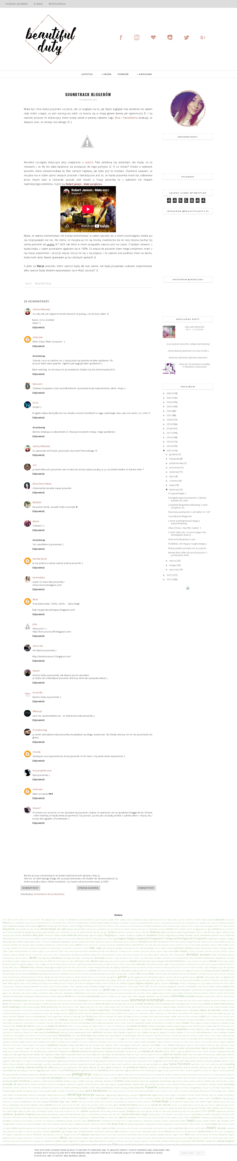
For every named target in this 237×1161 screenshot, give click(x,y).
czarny (28, 955)
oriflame (82, 1060)
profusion (58, 1087)
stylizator (7, 1117)
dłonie (94, 961)
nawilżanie (52, 1045)
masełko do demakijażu (155, 1023)
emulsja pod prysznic (173, 967)
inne (130, 986)
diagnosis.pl (26, 961)
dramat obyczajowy (225, 961)
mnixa (212, 1035)
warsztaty (122, 1134)
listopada (174, 458)
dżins (197, 964)
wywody (144, 1141)
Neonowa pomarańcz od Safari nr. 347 (189, 511)
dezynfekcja (8, 961)
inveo (199, 986)
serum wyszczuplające (41, 1108)
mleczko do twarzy (162, 1035)
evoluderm (126, 970)
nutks (48, 1048)
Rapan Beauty (29, 1095)
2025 (169, 397)
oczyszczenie (217, 1048)
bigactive (93, 935)
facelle (226, 970)
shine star (38, 645)
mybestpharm (210, 1038)
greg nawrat (117, 980)
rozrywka (16, 1101)
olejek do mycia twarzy (136, 1054)
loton (151, 1016)
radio (5, 1095)
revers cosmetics (16, 1098)
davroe (104, 955)
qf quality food (197, 1090)
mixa (83, 1035)
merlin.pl (98, 1032)
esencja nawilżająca (37, 970)
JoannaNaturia (227, 989)
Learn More (187, 1153)
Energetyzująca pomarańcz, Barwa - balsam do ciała (187, 499)
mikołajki (223, 1032)
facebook (208, 970)
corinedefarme (111, 951)
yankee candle (167, 1140)
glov (213, 977)
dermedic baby (112, 958)
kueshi (225, 1006)
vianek (200, 1131)
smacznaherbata (39, 1111)
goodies (51, 980)
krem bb (12, 1004)
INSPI (141, 986)
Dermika (149, 957)
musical (158, 1038)
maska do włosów (56, 1025)
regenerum (145, 1094)
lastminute (109, 1013)
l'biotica (73, 1010)
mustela (166, 1038)
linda (49, 1016)
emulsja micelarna (154, 967)
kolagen (141, 996)
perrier (111, 1070)
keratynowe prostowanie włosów (27, 996)
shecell (77, 1108)
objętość (88, 1048)
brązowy (182, 942)
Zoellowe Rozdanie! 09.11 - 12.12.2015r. (194, 328)
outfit (149, 1061)
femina (79, 974)
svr (106, 1117)
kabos (51, 993)
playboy (222, 1074)
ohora (193, 1051)
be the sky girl (100, 932)
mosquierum (68, 1038)
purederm (150, 1090)
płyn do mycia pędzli (174, 1078)
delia (171, 955)
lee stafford (184, 1013)
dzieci (122, 964)
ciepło (169, 948)
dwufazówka (55, 964)
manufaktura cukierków (34, 1023)
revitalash (35, 1098)
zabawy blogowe (225, 1140)
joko (23, 993)
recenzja (74, 1094)
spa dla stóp (188, 1111)
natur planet (206, 1042)
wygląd (65, 1141)
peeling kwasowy (191, 1067)
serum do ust (144, 1105)
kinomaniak (93, 996)
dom (154, 961)
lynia (5, 1020)
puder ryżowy (39, 1091)
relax (167, 1095)
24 (30, 919)
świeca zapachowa (170, 1121)
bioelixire (152, 935)
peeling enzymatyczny (172, 1067)
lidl (232, 1013)
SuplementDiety (97, 1117)
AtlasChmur (101, 926)
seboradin (179, 1101)
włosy (63, 1137)
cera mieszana (163, 945)
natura (216, 1042)
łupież (36, 1020)
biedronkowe (60, 935)
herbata (123, 983)
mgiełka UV (181, 1032)
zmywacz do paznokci (212, 1144)
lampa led (47, 1013)
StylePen (207, 1114)
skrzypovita (229, 1108)
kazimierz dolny (144, 993)
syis (116, 1117)
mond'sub (58, 1038)
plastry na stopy (211, 1074)
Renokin (205, 1095)
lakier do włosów (174, 1010)
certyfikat (205, 945)
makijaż (90, 1019)
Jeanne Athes (122, 990)
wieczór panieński (210, 1134)
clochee (23, 951)
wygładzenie (73, 1141)
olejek (57, 1054)
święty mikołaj (202, 1121)
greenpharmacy (104, 980)
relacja (161, 1095)
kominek (31, 1000)
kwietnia (174, 489)
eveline (92, 970)
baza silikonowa (63, 932)
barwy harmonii (227, 929)
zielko (134, 1144)
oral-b (231, 1057)
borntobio (91, 942)
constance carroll (96, 951)
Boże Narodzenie (161, 941)
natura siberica (227, 1041)
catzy (85, 945)
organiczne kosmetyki (35, 1061)
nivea (171, 1045)
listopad (109, 1016)
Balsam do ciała (57, 928)
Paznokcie (184, 1064)
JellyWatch (186, 989)
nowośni (20, 1048)
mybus (219, 1038)
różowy (44, 1101)
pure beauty (80, 1091)
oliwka (80, 1057)
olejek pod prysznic (225, 1054)
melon (89, 1032)
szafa (180, 1117)
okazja (205, 1051)
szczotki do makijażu (44, 1121)
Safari (67, 1101)
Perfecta (68, 1070)
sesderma (55, 1108)
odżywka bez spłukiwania (92, 1051)
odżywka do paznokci (115, 1051)
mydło (22, 1041)
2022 (169, 410)
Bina (117, 117)
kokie (130, 996)
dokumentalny (145, 961)
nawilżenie (64, 1045)
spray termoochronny (70, 1114)
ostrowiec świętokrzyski (125, 1061)
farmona (34, 973)
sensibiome (25, 1105)
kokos (135, 996)
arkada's (65, 926)
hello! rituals (25, 983)
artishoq (87, 925)
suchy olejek (27, 1117)
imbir (72, 986)
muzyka (193, 1038)
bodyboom (56, 941)
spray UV (85, 1114)
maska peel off (213, 1025)
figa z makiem (129, 974)
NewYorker (135, 1045)
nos (213, 1045)
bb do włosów (80, 932)
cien (104, 948)
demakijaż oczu (208, 954)
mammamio (170, 1020)
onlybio (106, 1057)
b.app (196, 926)
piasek (68, 1074)
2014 (169, 446)
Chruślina (22, 948)
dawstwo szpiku (115, 955)
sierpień (131, 1108)
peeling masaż (206, 1067)
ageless (123, 919)
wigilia (231, 1134)
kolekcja (167, 996)
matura (138, 1029)
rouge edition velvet (195, 1098)
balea (23, 929)
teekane (71, 1124)
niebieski (145, 1045)
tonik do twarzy (24, 1128)
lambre (225, 1010)
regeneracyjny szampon (127, 1095)
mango (190, 1020)
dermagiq (67, 958)
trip (113, 1128)
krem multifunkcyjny (194, 1004)
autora (89, 162)
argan (33, 925)
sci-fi (171, 1101)
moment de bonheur (43, 1038)
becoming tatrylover (186, 932)
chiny (231, 945)
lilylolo (28, 1016)
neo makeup (94, 1045)
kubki (211, 1007)
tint (202, 1124)
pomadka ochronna (47, 1084)
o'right (73, 1048)
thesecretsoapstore (164, 1124)
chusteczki (32, 948)
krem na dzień (212, 1003)
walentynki (95, 1134)
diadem (17, 961)
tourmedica (73, 1128)
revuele (70, 1098)
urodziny (108, 1131)
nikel (152, 1045)
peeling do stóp (119, 1067)
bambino (154, 929)
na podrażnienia (63, 1042)
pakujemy (209, 1061)
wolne (198, 1138)
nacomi (75, 1041)
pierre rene (123, 1074)
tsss (165, 1128)
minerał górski (18, 1035)
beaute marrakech (126, 932)
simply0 (161, 1108)
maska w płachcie (45, 1029)
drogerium (44, 964)
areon (27, 926)
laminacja (25, 1013)
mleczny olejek (197, 1035)
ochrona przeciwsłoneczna (125, 1048)
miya (88, 1035)
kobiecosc (104, 996)
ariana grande (54, 925)
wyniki (103, 1140)
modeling (226, 1035)
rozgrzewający (228, 1098)
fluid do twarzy (214, 974)
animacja (114, 922)
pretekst (220, 1084)
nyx (59, 1048)
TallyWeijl (225, 1121)
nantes (120, 1042)
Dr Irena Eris (177, 961)
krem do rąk (102, 1003)
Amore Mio (71, 923)
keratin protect (216, 993)
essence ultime (60, 970)
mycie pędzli (228, 1038)
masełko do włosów (173, 1023)
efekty (32, 967)
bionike (214, 935)
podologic (99, 1081)
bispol (59, 938)
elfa (69, 967)
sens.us (6, 1105)
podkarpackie (48, 1081)
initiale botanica (119, 986)
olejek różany (47, 1057)
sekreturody (189, 1101)
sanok (97, 1101)
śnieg (129, 1121)
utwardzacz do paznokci (130, 1131)
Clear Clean (8, 951)
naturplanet (40, 1045)
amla (63, 923)
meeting (63, 1032)
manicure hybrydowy (225, 1020)
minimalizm (30, 1035)
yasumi (178, 1140)
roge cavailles (125, 1098)
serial (41, 1104)
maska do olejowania (211, 1023)
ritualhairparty (93, 1098)
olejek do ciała (98, 1054)
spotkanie (8, 1114)
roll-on (142, 1098)
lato (125, 1013)
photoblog (149, 1070)
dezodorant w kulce (224, 957)
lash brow (78, 1013)
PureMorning (40, 730)
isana (226, 986)
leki (191, 1013)
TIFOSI (190, 1124)
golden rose (24, 980)
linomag (77, 1016)
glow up (219, 977)
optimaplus (214, 1057)
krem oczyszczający (31, 1006)
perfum (77, 1070)
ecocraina (230, 964)
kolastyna (150, 996)
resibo (220, 1095)
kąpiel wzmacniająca (167, 993)
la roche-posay (122, 1010)
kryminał (196, 1006)
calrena (32, 945)
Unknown (38, 337)
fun (96, 977)
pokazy (186, 1081)
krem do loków (76, 1004)
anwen (203, 922)
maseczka (139, 1022)
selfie (197, 1101)
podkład (59, 1080)
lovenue (180, 1016)
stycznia (174, 569)
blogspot (230, 938)
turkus (170, 1128)
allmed (198, 919)
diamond (35, 961)
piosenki (168, 1074)
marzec (116, 1023)
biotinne (17, 938)
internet (180, 986)
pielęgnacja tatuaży (101, 1074)
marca (173, 560)
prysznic (139, 1087)
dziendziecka (152, 964)
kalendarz (58, 993)
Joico (18, 993)
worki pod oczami (226, 1138)
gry (137, 980)
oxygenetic (158, 1060)
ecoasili (214, 964)
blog (115, 938)
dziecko (141, 964)
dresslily (6, 964)
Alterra (6, 922)
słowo (28, 1111)
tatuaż (56, 1123)
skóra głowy (212, 1108)
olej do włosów (33, 1054)
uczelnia (230, 1128)
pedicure (214, 1064)
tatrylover (36, 1123)
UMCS (20, 1131)
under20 (45, 1131)
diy (45, 961)
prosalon (85, 1087)
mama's (160, 1020)
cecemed (120, 944)
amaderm (20, 922)
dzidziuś (115, 964)
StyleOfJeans (197, 1114)
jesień (209, 989)
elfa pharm (77, 967)
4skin (38, 919)
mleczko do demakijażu (125, 1035)
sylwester (132, 1117)
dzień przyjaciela (176, 964)
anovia (157, 923)
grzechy (142, 980)
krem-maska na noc (132, 1007)
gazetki (131, 977)
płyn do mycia (158, 1078)
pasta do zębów (160, 1064)
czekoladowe (64, 955)
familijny (11, 973)
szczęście (7, 1120)
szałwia (186, 1117)
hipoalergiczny (193, 983)
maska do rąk (227, 1022)
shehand (92, 1108)
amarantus (30, 923)
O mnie (38, 3)
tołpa (214, 1123)
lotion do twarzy (125, 1016)
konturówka (107, 1000)
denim (18, 958)
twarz (211, 1127)
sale (80, 1101)
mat (96, 1029)
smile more (58, 1111)
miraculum (42, 1035)
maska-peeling (62, 1029)
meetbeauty (52, 1032)
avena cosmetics (153, 925)
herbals (81, 983)
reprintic (213, 1095)
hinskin (183, 983)
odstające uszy (26, 1051)
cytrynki (223, 951)
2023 (169, 406)
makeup (63, 1019)
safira (74, 1101)
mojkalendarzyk (10, 1038)
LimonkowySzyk (38, 1016)
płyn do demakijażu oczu (75, 1078)
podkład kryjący (70, 1081)
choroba (14, 948)
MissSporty (65, 1035)
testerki (103, 1124)
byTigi (25, 945)
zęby (109, 1144)
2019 (169, 424)
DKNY (50, 961)
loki (115, 1016)
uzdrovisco (146, 1131)
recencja (63, 1095)
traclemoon (84, 1128)
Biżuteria (81, 938)
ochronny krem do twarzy (151, 1048)
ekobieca (40, 967)
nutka (42, 1048)
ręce (76, 1098)
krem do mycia (89, 1004)
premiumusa (179, 1084)
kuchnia (218, 1006)
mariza (74, 1022)
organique (51, 1060)
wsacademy (16, 1141)
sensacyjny (15, 1104)
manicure (210, 1019)
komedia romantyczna (15, 1000)
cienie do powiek (114, 948)
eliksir (84, 967)
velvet (154, 1131)
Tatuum (63, 1123)
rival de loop (113, 1098)
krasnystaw (215, 1000)
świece (183, 1121)
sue (35, 464)
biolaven (189, 935)
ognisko (181, 1051)
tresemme (106, 1128)
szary (232, 1117)
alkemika (190, 919)
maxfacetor (147, 1029)
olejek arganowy (68, 1054)
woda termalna (144, 1138)
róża (38, 1101)
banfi (189, 929)
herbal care (72, 983)
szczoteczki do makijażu (23, 1121)
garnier (122, 977)
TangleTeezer (9, 1123)
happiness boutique (219, 980)
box (150, 941)
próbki (131, 1087)
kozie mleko (197, 1000)
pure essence (139, 1091)
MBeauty (37, 711)
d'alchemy (85, 954)
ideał (45, 986)
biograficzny (171, 935)
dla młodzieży (76, 961)
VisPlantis (37, 1134)
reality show (52, 1095)
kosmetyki (155, 999)
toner (232, 1124)
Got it (200, 1153)
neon (102, 1045)
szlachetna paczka (64, 1120)
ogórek (187, 1051)
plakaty (176, 1074)
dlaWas (87, 961)
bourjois (143, 941)
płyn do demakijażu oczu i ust (100, 1078)
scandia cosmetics (143, 1101)
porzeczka (95, 1084)
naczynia (83, 1042)
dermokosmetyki (182, 958)
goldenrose (35, 980)
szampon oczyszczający (212, 1117)
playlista (230, 1074)
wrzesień (6, 1141)
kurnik (24, 1010)
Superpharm (83, 1117)
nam (114, 1042)
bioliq (196, 935)
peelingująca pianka (26, 1070)
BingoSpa (110, 935)
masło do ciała (76, 1029)
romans (149, 1098)
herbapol (90, 983)
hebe (10, 983)
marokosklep (84, 1022)
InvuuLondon (208, 986)
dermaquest (88, 957)
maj (56, 1020)
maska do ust (41, 1026)
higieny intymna (161, 983)
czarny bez (37, 955)
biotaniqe (230, 935)
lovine (187, 1016)
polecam (200, 1081)
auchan (115, 926)
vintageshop (229, 1131)
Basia (35, 599)
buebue (6, 945)
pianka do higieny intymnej (214, 1070)
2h (33, 919)
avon (177, 925)
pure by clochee (126, 1091)
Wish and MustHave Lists (181, 539)
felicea (72, 974)
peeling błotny (9, 1067)
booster (75, 942)
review (27, 1098)
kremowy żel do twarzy (152, 1007)
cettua (213, 945)
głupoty (6, 980)
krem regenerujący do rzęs (86, 1007)
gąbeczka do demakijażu (147, 977)
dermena (124, 958)
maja (172, 485)
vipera (9, 1134)
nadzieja (102, 1042)
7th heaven (46, 919)
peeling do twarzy (137, 1067)
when (181, 1134)
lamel (232, 1010)
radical (231, 1090)
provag (124, 1087)
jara (101, 990)
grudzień (131, 980)
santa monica (106, 1101)
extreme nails (180, 970)
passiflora (127, 1064)
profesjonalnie (47, 1087)
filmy (151, 973)
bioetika (161, 935)
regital (154, 1095)
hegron (16, 983)
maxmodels (169, 1029)
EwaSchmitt (142, 970)
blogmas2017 (158, 938)
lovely (173, 1016)
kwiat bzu (55, 1010)
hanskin (206, 980)
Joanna (216, 989)
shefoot (84, 1108)
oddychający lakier (11, 1051)
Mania (36, 521)
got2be (62, 980)
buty (20, 945)
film (139, 973)
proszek (116, 1087)
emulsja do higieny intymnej (115, 967)
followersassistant (29, 977)
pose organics (111, 1084)
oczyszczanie (177, 1048)
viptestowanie (19, 1134)
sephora (34, 1104)
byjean (36, 670)
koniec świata (72, 1000)
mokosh (20, 1038)
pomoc (81, 1084)
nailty (109, 1042)
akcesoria (137, 919)
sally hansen (88, 1101)
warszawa (112, 1134)
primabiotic (8, 1087)
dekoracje (164, 955)
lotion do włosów (141, 1016)
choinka (6, 948)
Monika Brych (40, 558)
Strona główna (16, 3)
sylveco (123, 1117)
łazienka (28, 1020)
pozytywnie (161, 1084)
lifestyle (20, 1016)
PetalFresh (119, 1070)
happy (231, 980)
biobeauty (131, 935)
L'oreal (91, 1010)
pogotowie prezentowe (160, 1080)
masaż (123, 1023)
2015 (169, 441)
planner (183, 1074)
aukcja (123, 926)
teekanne (80, 1123)
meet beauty (39, 1032)
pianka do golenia (194, 1070)
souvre (175, 1111)
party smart (117, 1064)
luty (221, 1016)
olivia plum (72, 1057)
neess (71, 1045)
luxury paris (229, 1016)
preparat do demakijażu (197, 1084)
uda (4, 1131)
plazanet (7, 1078)
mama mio (151, 1020)
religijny (173, 1095)
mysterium (44, 1041)
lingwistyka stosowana (62, 1016)
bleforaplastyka (98, 938)
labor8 (138, 1010)
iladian (65, 986)
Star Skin (117, 1114)
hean (5, 983)
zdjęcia (94, 1144)
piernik (114, 1074)
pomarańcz (72, 1084)
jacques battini (42, 990)
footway (40, 977)
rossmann (180, 1098)
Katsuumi (37, 383)
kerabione (188, 993)
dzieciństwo (131, 964)
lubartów (194, 1016)
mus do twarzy (147, 1038)
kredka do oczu (227, 1000)
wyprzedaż (128, 1141)
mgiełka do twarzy (150, 1032)
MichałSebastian (204, 1032)
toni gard (7, 1128)
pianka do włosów (37, 1074)
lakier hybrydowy (191, 1010)
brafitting (174, 942)
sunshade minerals (68, 1117)
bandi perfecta (180, 929)
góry (75, 980)
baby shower (228, 926)
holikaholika (217, 983)
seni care (230, 1101)
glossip (208, 977)
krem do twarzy (146, 1003)
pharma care (138, 1070)
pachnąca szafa (176, 1060)
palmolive (29, 1064)
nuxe (54, 1048)
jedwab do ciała (148, 989)
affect (117, 919)
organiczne (21, 1061)
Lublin (202, 1016)
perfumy (103, 1070)
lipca (172, 476)
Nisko (157, 1045)
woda (85, 1137)
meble (207, 1029)
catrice (78, 944)
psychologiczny (227, 1087)
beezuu (200, 932)
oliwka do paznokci (92, 1057)
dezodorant (209, 957)
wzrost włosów (154, 1141)
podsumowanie (132, 1080)
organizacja (62, 1060)
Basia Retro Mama (42, 483)
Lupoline (215, 1016)
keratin (206, 993)
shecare (69, 1108)
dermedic (99, 957)
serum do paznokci (90, 1105)
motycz (90, 1038)
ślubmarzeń (93, 1120)
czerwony (75, 954)
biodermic (141, 935)
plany (201, 1074)
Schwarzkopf (160, 1101)
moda (218, 1035)
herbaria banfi (101, 983)
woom (215, 1138)
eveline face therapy (106, 970)
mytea (53, 1042)
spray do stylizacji (50, 1114)
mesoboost (107, 1032)
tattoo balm (47, 1124)
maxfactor (157, 1029)
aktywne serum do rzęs (159, 919)
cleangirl (223, 948)
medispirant (8, 1032)
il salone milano (55, 986)
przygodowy (195, 1087)
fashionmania (54, 974)
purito (158, 1091)
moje (232, 1035)
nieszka (37, 751)
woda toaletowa (159, 1138)
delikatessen (180, 955)
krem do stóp (115, 1003)
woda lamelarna (96, 1138)
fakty (232, 970)
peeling (230, 1064)
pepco (47, 1070)
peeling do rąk (60, 1067)
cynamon (208, 951)
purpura (177, 1091)
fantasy (25, 973)
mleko (206, 1035)
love (156, 1016)
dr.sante (195, 961)
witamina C (28, 1138)
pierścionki (145, 1074)
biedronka (49, 935)
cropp (164, 951)
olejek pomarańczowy (12, 1057)
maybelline (182, 1029)
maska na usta (122, 1025)
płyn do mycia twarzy (193, 1078)
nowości (11, 1048)
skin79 (197, 1108)
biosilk (222, 935)
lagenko (152, 1010)
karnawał (118, 993)
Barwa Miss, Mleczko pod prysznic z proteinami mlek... (187, 554)
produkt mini (26, 1087)
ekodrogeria (50, 967)
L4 (112, 1010)
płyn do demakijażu (52, 1077)
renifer (198, 1095)
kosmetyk (138, 999)
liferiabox (13, 1016)
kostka (180, 1000)
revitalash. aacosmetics (50, 1098)
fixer (181, 974)
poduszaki (144, 1081)
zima (178, 1144)
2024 (169, 402)
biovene (44, 938)
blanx (89, 938)
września (174, 467)
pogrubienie (177, 1081)
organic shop (9, 1060)
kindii (68, 996)
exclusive (152, 970)
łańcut (21, 1019)
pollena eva (209, 1080)
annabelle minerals (127, 923)
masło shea (89, 1029)
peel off (222, 1064)
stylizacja (216, 1114)
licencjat (227, 1013)
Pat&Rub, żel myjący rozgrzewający (187, 543)
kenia (180, 993)
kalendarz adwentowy (74, 993)
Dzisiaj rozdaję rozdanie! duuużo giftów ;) (188, 351)
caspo (71, 945)
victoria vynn (217, 1131)
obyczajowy (106, 1048)
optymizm (224, 1057)
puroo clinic (167, 1091)
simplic (155, 1108)
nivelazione (180, 1045)
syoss (174, 1117)
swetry (111, 1117)
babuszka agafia (206, 926)
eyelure (197, 970)
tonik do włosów (39, 1128)
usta (116, 1131)
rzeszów (53, 1101)
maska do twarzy (25, 1025)
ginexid (186, 977)
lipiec (83, 1016)
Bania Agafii (206, 929)
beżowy (18, 935)
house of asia (8, 986)
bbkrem (89, 932)
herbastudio (114, 983)
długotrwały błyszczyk (107, 961)
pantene (56, 1064)
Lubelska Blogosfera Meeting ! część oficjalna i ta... (188, 506)
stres (164, 1114)
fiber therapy (117, 974)
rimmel (82, 1098)
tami (232, 1121)
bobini (21, 941)
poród (87, 1084)
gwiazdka (151, 980)
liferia (5, 1016)
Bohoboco (66, 941)
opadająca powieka (119, 1057)
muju (127, 1038)
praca (169, 1084)
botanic (109, 942)
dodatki (133, 961)
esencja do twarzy (20, 970)
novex (231, 1045)
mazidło (191, 1029)
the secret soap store (134, 1123)
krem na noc (227, 1003)
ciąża (98, 948)
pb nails (206, 1064)
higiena (131, 983)
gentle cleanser (166, 977)
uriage (69, 1131)
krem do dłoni (63, 1004)
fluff (199, 974)
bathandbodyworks (16, 932)
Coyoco (159, 951)
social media (105, 1111)
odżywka (74, 1051)
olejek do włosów (172, 1054)
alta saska (229, 919)
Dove (167, 961)
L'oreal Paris (103, 1010)
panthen (74, 1064)
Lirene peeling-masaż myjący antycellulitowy (184, 522)
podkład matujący (86, 1081)
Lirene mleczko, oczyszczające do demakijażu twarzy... (187, 534)
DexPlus (199, 957)
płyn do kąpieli (144, 1078)
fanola (18, 974)
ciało (92, 948)
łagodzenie (12, 1020)
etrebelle (78, 970)
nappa (159, 1042)
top (48, 1128)
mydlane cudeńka (10, 1042)
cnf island (32, 951)
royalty (208, 1098)
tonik (14, 1128)
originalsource (100, 1060)
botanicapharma (130, 942)
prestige (212, 1084)
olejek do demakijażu (115, 1054)
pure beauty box (96, 1090)
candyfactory (49, 945)
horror (226, 983)
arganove (42, 925)
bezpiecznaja (9, 935)
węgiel (175, 1134)
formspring (63, 977)
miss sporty (52, 1035)
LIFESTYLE (87, 74)
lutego (173, 565)
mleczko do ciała (105, 1035)
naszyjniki (178, 1042)
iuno (5, 990)
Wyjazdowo (94, 1140)
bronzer (197, 941)
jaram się (109, 990)
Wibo (187, 1134)
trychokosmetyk (146, 1128)
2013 (169, 450)
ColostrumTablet (81, 951)
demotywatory (9, 958)
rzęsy (61, 1101)
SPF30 (204, 1111)
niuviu (164, 1045)
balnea (30, 929)
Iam (40, 986)
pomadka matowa (29, 1084)
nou (217, 1045)
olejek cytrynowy (83, 1054)
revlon (63, 1098)
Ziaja (115, 1144)
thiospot (176, 1124)
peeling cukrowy (25, 1067)
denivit (25, 958)
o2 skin (80, 1048)
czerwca (174, 480)
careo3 (59, 945)
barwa (216, 928)
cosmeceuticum (125, 951)
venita (161, 1131)
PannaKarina (130, 117)
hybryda (18, 986)
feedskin (65, 973)
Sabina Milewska (41, 309)
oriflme (90, 1061)
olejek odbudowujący (206, 1054)
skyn (5, 1111)
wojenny (192, 1137)
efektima (24, 967)
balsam (44, 928)
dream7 (37, 808)
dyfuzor (65, 964)
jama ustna (72, 989)
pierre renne (134, 1074)
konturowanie (95, 1000)
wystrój (137, 1141)
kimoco (46, 996)
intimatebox (191, 986)
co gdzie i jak (43, 951)
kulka (231, 1006)
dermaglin (76, 958)
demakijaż (192, 954)
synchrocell (142, 1117)
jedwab (137, 990)
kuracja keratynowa (11, 1010)
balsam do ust (106, 929)
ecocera (221, 964)
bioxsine (52, 938)
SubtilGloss (16, 1117)
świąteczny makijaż (152, 1121)
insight (135, 986)
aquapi (21, 925)
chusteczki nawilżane (72, 948)
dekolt (156, 955)
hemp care (37, 983)
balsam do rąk (92, 929)
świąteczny (138, 1121)
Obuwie (96, 1048)
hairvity (178, 980)
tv (206, 1128)
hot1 (232, 983)
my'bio (201, 1038)
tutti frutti (199, 1128)
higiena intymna (144, 983)
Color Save (68, 951)
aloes (203, 919)
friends (84, 977)
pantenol (65, 1064)
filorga (164, 974)
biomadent (205, 935)
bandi (170, 928)
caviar (91, 945)
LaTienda (119, 1013)
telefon (87, 1124)
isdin (232, 986)
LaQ (71, 1013)
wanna (104, 1134)
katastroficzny (129, 993)
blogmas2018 (173, 938)
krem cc (19, 1004)
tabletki (212, 1121)
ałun (13, 923)
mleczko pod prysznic (180, 1035)
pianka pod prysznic (56, 1074)
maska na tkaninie (106, 1026)
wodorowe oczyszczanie (176, 1138)
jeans (130, 990)
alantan (181, 919)
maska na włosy (138, 1025)
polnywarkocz (222, 1081)
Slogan (15, 1111)
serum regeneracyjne (219, 1105)
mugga (122, 1038)
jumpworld (43, 993)
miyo (94, 1035)
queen (219, 1090)
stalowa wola (106, 1114)
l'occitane (82, 1010)
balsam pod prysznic (139, 929)
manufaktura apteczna (13, 1023)
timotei (197, 1124)
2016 (169, 437)
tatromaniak (21, 1124)
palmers (20, 1064)
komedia (190, 996)
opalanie (144, 1057)
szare (226, 1117)
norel (208, 1045)
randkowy (18, 1095)
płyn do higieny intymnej (126, 1077)
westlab (168, 1134)
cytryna (216, 951)
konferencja (51, 1000)
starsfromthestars (131, 1114)
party (108, 1064)
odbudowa (229, 1048)
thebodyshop (150, 1124)
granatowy (82, 980)
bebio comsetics (168, 932)
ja (34, 990)
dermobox (158, 958)
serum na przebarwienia (182, 1105)
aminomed (56, 923)
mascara (130, 1023)
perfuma (85, 1070)
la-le (133, 1010)
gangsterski (112, 977)
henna (64, 983)
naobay (136, 1042)
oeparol (166, 1051)
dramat (213, 961)
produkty (36, 1087)
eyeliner (190, 970)
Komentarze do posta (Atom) (49, 894)
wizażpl (48, 1138)
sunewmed (54, 1117)
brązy (189, 941)
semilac (216, 1101)
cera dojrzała (150, 945)
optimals (204, 1057)
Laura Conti (133, 1013)
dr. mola (188, 961)
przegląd (176, 1087)
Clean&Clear (206, 948)
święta (190, 1120)
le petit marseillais (156, 1013)
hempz (56, 983)
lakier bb (161, 1010)
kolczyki (159, 996)
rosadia (156, 1098)
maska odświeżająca (196, 1026)
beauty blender (142, 932)
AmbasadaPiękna (43, 923)
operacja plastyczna (190, 1057)
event (118, 970)
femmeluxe (99, 973)
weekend (154, 1134)
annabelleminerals (145, 923)
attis (109, 925)
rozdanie (216, 1098)
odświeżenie (53, 1051)
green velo (92, 980)
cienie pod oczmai (131, 948)
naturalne (16, 1045)
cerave (198, 944)
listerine (102, 1016)
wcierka (145, 1134)
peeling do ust (154, 1067)
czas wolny (53, 955)
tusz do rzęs (180, 1128)
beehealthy (39, 577)
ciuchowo (178, 948)
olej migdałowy (47, 1054)
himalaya (174, 983)
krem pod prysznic (66, 1007)
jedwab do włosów (164, 990)
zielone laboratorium (147, 1144)
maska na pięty (74, 1026)
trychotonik (158, 1128)
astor (93, 926)
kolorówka (178, 996)
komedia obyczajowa (225, 996)
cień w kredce (161, 948)
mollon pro (29, 1038)
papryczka (101, 1064)
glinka (193, 977)
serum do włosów (161, 1104)
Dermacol (57, 957)
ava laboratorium (137, 926)
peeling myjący (220, 1067)
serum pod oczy (202, 1105)
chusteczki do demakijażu (49, 948)
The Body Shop (115, 1123)
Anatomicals (82, 922)
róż (34, 1101)
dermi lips (139, 958)
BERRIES (37, 502)
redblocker (100, 1095)
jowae (34, 993)
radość (11, 1095)
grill (124, 980)
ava (127, 926)
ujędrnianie (12, 1131)
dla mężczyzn (63, 961)
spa (180, 1111)
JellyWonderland (199, 990)
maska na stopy (89, 1025)
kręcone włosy (169, 1006)
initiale (108, 986)
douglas (160, 961)
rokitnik (135, 1098)
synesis (168, 1117)
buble (221, 941)
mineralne (7, 1035)
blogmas (131, 938)
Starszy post (146, 888)
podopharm (109, 1081)
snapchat (68, 1111)
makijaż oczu (101, 1020)
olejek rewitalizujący (31, 1057)
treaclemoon (95, 1128)
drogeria (22, 964)
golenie (44, 980)
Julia (35, 624)
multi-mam (136, 1038)
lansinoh (64, 1013)
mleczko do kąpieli (145, 1035)
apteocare (12, 925)
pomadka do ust (12, 1084)
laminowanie (37, 1013)
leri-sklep (218, 1013)
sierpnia (174, 471)
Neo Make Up (81, 1045)
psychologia (215, 1087)
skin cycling (188, 1108)
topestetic (62, 1128)
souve (169, 1111)
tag (218, 1120)
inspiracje (162, 986)
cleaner (215, 948)
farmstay (43, 973)
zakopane (50, 1144)
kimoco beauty (57, 996)
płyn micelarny (22, 1080)
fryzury (91, 977)
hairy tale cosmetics (192, 980)
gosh (57, 980)
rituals (104, 1098)
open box (164, 1057)
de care (143, 955)
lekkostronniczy (200, 1013)
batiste (28, 932)
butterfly (14, 945)
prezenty (229, 1084)
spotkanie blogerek (24, 1114)
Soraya (130, 1111)
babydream (9, 928)
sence (223, 1101)
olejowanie (60, 1057)
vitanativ (59, 1134)
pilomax (160, 1074)
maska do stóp (9, 1026)
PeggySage (40, 1070)
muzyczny (184, 1038)
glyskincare (229, 977)
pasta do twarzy (145, 1064)
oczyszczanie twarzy (197, 1048)
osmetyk (111, 1061)
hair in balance (167, 980)
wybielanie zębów (52, 1140)
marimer (58, 1022)
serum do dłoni (73, 1105)
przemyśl (185, 1087)
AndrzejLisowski (96, 923)
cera (142, 944)
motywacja (99, 1038)
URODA (107, 74)
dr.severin (204, 961)
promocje (75, 1087)
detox (191, 958)
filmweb (144, 974)
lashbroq (88, 1013)
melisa (70, 1032)
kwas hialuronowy (36, 1010)
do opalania (123, 961)
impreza (79, 986)
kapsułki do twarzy (105, 993)
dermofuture (168, 958)
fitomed (174, 973)
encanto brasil (189, 967)
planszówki (193, 1074)
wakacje (85, 1134)
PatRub (173, 1064)
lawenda (143, 1013)
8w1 (54, 919)
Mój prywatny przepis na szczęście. (187, 548)
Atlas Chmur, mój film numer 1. (184, 527)
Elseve (90, 967)
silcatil (139, 1108)
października (176, 463)
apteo (5, 926)
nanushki (128, 1042)
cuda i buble (180, 951)
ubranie (221, 1128)
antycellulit (180, 923)
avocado (171, 926)
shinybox (101, 1107)
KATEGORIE (145, 74)
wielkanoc (223, 1134)
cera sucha (189, 945)
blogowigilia (213, 938)
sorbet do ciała (159, 1111)
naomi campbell (148, 1041)
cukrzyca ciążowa (196, 951)
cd (100, 945)
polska (231, 1081)
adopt (111, 919)
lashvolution (98, 1013)
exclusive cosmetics (165, 970)
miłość (231, 1032)
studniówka (178, 1114)
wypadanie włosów (115, 1141)
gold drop (14, 980)
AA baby (60, 919)
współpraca (39, 1141)
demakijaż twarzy (226, 954)
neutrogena (125, 1045)
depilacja (46, 957)
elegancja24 (61, 967)
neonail (109, 1045)
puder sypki (51, 1090)
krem (5, 1003)
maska (185, 1022)
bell (206, 932)
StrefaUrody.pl (154, 1114)
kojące (124, 996)
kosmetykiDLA (171, 1000)
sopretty (122, 1111)
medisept (230, 1029)
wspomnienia (27, 1141)
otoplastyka (141, 1061)
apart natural (212, 923)
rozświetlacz (26, 1101)
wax (140, 1134)
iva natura (12, 990)
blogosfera (201, 938)
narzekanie (168, 1042)
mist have (75, 1035)
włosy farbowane (75, 1138)
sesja (63, 1108)
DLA (55, 961)
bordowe (82, 942)
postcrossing (150, 1084)
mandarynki (181, 1020)
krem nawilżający (12, 1006)
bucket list (229, 942)
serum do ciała (59, 1105)
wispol (20, 1138)
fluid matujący (227, 974)
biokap (181, 935)
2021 (169, 415)
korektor (125, 1000)
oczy (166, 1048)
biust (65, 938)
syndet (161, 1117)
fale (4, 974)
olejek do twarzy (154, 1054)
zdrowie (102, 1144)
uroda (75, 1131)
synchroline (153, 1117)
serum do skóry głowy (108, 1105)
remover (190, 1095)
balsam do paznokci (76, 929)
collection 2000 (56, 951)
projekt (67, 1087)
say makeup (129, 1101)
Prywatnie (151, 1087)
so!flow (84, 1111)
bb (72, 932)
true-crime (120, 1128)
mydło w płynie (32, 1042)
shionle (110, 1108)
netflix (116, 1045)
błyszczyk (7, 941)
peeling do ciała (44, 1067)
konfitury (62, 1000)
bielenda (72, 935)
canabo (39, 944)
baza (34, 932)
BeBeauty (155, 932)
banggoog (197, 929)
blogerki (121, 938)
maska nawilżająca (157, 1025)
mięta (215, 1032)
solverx (115, 1111)
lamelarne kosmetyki (12, 1013)
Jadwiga (53, 989)
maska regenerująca (11, 1029)
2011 (169, 579)
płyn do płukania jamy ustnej (217, 1078)
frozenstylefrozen (42, 770)
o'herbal (65, 1048)
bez (232, 932)
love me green (164, 1016)
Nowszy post (30, 888)
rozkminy (7, 1101)
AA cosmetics (71, 919)
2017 (169, 432)
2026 (169, 393)
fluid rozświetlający (11, 977)
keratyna (7, 996)
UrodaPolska (98, 1131)
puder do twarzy (24, 1090)
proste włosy (95, 1087)
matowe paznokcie (118, 1029)
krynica (204, 1007)
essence (50, 970)
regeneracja (111, 1095)
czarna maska (17, 954)
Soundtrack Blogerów (180, 516)
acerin (98, 919)
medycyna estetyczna (23, 1032)
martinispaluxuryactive (102, 1022)
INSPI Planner (151, 986)
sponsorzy (221, 1111)
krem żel (119, 1007)
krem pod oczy (49, 1006)
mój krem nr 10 (111, 1038)
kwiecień (64, 1010)
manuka (49, 1023)
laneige (56, 1013)
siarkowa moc (120, 1108)
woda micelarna (111, 1138)
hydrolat (34, 986)
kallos (87, 993)
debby (150, 955)
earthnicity (205, 964)
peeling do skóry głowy (100, 1067)
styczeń (187, 1114)
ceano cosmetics (108, 945)
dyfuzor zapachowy (77, 964)
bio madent (121, 935)
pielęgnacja (81, 1073)
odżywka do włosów (152, 1051)
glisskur (201, 977)
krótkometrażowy (184, 1007)
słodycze (22, 1111)
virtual (29, 1134)
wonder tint (207, 1138)
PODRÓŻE (123, 74)
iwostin (29, 990)
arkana (72, 926)
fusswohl (103, 977)
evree (134, 970)
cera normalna (177, 945)
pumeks (60, 1091)
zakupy (58, 1144)
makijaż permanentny (118, 1020)
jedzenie (177, 989)
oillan (199, 1051)
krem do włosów (162, 1003)
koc (116, 996)
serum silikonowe (22, 1108)
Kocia (35, 402)
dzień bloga (163, 964)
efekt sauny (14, 967)
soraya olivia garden (144, 1111)
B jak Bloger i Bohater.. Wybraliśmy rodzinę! (188, 344)
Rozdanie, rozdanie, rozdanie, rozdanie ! (188, 357)
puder (13, 1090)
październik (196, 1064)
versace (188, 1131)
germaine (178, 977)
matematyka (103, 1029)
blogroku (223, 938)
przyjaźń (205, 1087)
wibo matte (196, 1134)
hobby (208, 983)
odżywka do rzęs (133, 1051)
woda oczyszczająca (128, 1138)
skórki (221, 1108)
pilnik (153, 1074)
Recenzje (88, 1095)
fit (169, 973)
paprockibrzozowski (87, 1064)
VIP (4, 1134)
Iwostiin (21, 990)
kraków (206, 1000)
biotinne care (28, 938)
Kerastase (198, 993)
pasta (134, 1064)
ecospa (5, 967)
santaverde (118, 1101)
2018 (169, 428)
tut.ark (191, 1128)
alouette (220, 919)
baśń (5, 932)
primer (16, 1087)
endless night (203, 967)
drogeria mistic (33, 964)
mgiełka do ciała (133, 1032)
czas (45, 955)
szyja (84, 1121)
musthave (175, 1038)
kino (73, 996)
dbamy (136, 955)
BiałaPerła (27, 935)
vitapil (67, 1134)
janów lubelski (85, 990)
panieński (48, 1064)
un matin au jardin (32, 1131)
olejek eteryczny (189, 1054)
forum (71, 977)
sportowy (230, 1111)
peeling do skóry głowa (78, 1067)
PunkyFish (69, 1091)
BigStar (101, 935)
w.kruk (73, 1134)
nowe (5, 1048)
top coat (54, 1128)
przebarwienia (165, 1087)
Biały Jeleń (38, 935)
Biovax (37, 938)
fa (202, 970)
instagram (172, 986)
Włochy (56, 1138)
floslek (193, 973)
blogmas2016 (144, 938)
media (213, 1029)
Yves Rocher (198, 1140)
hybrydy (26, 986)
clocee (17, 951)
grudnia (173, 454)
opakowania (133, 1057)
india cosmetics (90, 986)
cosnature (144, 951)
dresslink (14, 964)
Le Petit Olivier (171, 1013)
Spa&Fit (197, 1111)
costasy (152, 951)
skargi (171, 1108)
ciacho (85, 948)
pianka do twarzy (20, 1074)
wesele (161, 1134)
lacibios (145, 1010)
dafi (98, 955)
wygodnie (84, 1141)
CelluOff (135, 944)
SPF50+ (212, 1111)
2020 (169, 419)
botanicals (118, 941)
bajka (18, 929)
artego (79, 925)
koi (119, 996)
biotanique (8, 938)
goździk (69, 980)
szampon (195, 1117)
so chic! (76, 1111)
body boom (29, 941)
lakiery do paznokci (210, 1010)
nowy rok (29, 1048)
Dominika (38, 692)
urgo (63, 1131)
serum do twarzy (128, 1104)
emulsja (97, 967)
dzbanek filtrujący (95, 964)
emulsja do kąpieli (138, 967)
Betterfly (227, 932)
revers (5, 1098)
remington (182, 1095)
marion (66, 1022)
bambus (162, 929)
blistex (109, 938)
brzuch (209, 942)
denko (33, 958)
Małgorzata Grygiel (137, 1020)
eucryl (85, 970)
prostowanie (106, 1087)
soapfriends (94, 1111)
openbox (176, 1057)
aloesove (211, 919)
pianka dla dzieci (177, 1070)
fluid (204, 973)
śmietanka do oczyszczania (113, 1121)
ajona (129, 919)
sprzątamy (95, 1114)
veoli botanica (178, 1131)
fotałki (77, 977)
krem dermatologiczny (33, 1004)
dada (93, 954)
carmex (65, 945)
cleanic (231, 948)
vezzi (194, 1131)
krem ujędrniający (107, 1007)
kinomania (81, 996)
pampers (38, 1064)
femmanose (88, 974)
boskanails (100, 942)
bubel (215, 942)
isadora (219, 986)
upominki (55, 1131)
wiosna (6, 1137)
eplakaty (230, 967)
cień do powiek (147, 948)
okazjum (213, 1051)
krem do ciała (50, 1003)
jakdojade (62, 990)
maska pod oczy (227, 1026)
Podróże (119, 1080)
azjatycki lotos (186, 926)
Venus (167, 1131)
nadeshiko (92, 1042)
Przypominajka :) (177, 493)
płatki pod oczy (18, 1077)
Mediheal (221, 1029)
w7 (78, 1134)
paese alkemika (197, 1061)
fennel (107, 974)
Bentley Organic (215, 932)
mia (188, 1032)
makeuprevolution (76, 1020)
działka (107, 964)
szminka (77, 1121)
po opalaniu (36, 1081)
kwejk (47, 1010)
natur (185, 1042)
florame (186, 974)
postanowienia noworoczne (131, 1084)
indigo (101, 986)
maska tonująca (28, 1029)
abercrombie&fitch (86, 919)
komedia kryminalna (205, 996)
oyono (165, 1061)
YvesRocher (210, 1140)
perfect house (57, 1070)
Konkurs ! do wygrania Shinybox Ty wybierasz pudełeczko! (194, 365)
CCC (96, 945)
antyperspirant (192, 923)
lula (208, 1016)
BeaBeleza (112, 932)
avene (164, 926)
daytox (130, 955)
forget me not (51, 977)
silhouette (146, 1108)
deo (39, 958)
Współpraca (57, 3)
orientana (72, 1060)
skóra (204, 1108)
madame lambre (46, 1020)
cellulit (128, 944)
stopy (145, 1114)
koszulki (187, 1000)
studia (169, 1114)
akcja (145, 919)
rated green (41, 1095)
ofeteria (174, 1051)
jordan (29, 993)
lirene (90, 1016)
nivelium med (192, 1045)
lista (96, 1016)
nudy (36, 1048)
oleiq (228, 1051)
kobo (111, 996)
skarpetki (179, 1108)
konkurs (83, 1000)
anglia (106, 922)
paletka (217, 1060)
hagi (158, 980)
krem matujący (178, 1003)
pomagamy (61, 1084)
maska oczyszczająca (176, 1025)
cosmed (136, 951)
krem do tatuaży (130, 1004)
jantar (95, 989)
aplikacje (230, 923)
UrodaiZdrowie (85, 1131)
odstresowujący (40, 1051)
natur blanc (194, 1042)
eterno (71, 970)
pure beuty (113, 1091)
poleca (193, 1081)
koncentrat (40, 1000)
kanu (93, 993)
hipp (203, 983)
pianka (166, 1070)
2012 (169, 575)
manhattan (199, 1019)
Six (167, 1108)
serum (48, 1104)
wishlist (13, 1138)
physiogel (158, 1070)
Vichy (208, 1131)
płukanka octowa (33, 1078)
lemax (210, 1013)
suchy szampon (41, 1117)
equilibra (7, 970)
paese (187, 1060)
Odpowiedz (38, 327)
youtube (186, 1140)
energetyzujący (216, 967)
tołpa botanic (223, 1124)
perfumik (94, 1070)
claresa (196, 948)
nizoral (202, 1045)
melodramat (80, 1032)
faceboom (216, 970)
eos (225, 967)
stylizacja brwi (227, 1114)
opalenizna (154, 1057)
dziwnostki (189, 964)
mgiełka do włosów (168, 1032)
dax (124, 955)
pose (102, 1084)
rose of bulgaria (168, 1098)
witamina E (39, 1138)
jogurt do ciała (9, 993)
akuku (174, 919)
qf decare (186, 1091)
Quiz (225, 1091)
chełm (226, 944)
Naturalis (7, 1045)
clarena (188, 948)
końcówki (117, 1000)
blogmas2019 (188, 938)
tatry (29, 1123)
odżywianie (64, 1051)
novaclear (224, 1045)
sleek (9, 1111)
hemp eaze (48, 983)
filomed (158, 974)
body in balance (43, 942)
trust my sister (132, 1128)
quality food (210, 1091)
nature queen (28, 1045)
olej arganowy (19, 1054)
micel (193, 1032)
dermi (131, 958)
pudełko (6, 1091)
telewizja (95, 1124)
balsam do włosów (122, 929)
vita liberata (48, 1134)
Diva (42, 961)
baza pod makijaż (46, 932)
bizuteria (72, 938)
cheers (219, 945)
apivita (222, 922)
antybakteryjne (167, 923)
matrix (130, 1029)
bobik (14, 942)
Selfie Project (206, 1101)
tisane (207, 1123)
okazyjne (222, 1051)
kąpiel (155, 993)
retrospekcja (229, 1095)
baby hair (218, 926)
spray (38, 1114)
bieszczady (83, 935)
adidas (104, 919)
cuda (170, 951)
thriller (184, 1123)
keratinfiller (229, 993)
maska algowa (195, 1023)
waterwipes (132, 1134)
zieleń (127, 1144)
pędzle (128, 1070)
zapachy (75, 1144)
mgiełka (122, 1032)
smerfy (50, 1111)
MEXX (115, 1032)
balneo (37, 929)
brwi (203, 941)
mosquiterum (80, 1038)
